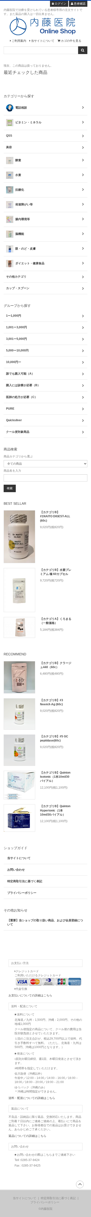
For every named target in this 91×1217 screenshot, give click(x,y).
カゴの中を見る (70, 40)
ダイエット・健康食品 (29, 263)
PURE (10, 408)
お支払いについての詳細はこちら (30, 995)
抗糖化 (19, 189)
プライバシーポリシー (21, 893)
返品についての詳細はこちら (27, 1136)
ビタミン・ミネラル (28, 122)
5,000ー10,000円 (17, 350)
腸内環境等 (22, 219)
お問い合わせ (16, 869)
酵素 (18, 160)
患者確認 (79, 3)
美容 (9, 147)
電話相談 (21, 107)
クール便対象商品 (17, 432)
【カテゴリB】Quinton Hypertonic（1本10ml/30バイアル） (55, 810)
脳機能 (19, 234)
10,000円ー (13, 362)
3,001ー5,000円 (16, 339)
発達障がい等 (24, 204)
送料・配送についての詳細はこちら (31, 1098)
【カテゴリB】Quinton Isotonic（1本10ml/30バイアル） (55, 777)
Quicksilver (14, 420)
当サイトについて (42, 40)
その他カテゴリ (16, 276)
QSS (9, 135)
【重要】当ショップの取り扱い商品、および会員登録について (45, 922)
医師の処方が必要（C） (21, 397)
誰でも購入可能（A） (20, 373)
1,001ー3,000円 (16, 327)
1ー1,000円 (13, 315)
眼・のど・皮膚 (25, 248)
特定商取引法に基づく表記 (24, 881)
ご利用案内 (18, 40)
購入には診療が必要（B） (23, 385)
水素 (18, 175)
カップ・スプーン (17, 288)
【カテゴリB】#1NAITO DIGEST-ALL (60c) (55, 516)
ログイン (60, 3)
